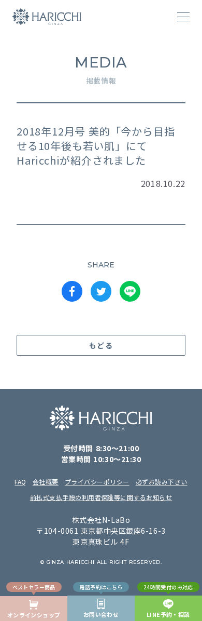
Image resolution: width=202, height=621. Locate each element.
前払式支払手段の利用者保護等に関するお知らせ (101, 497)
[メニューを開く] (183, 16)
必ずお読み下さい (161, 481)
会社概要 (46, 481)
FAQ (20, 481)
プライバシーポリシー (97, 481)
